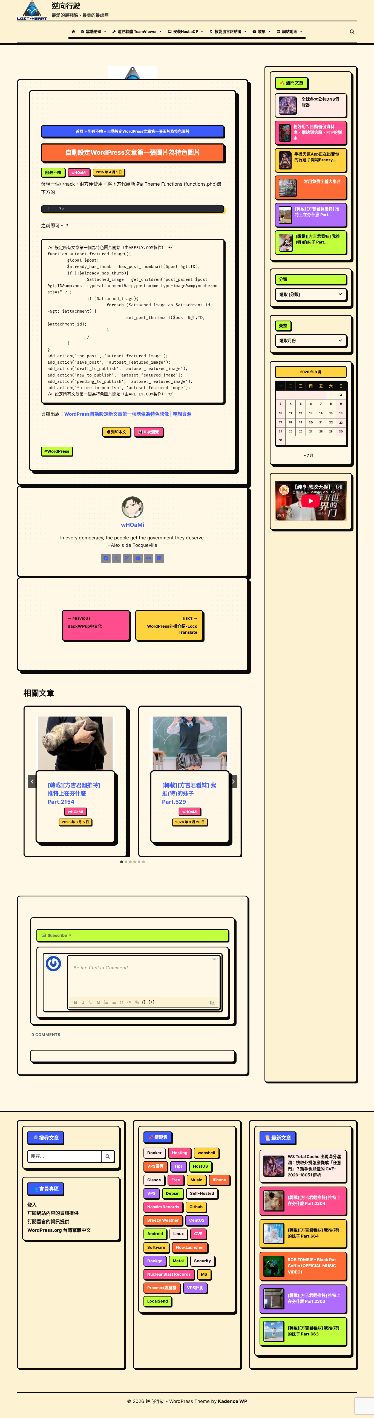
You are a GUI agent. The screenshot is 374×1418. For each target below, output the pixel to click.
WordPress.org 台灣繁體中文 (59, 1230)
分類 (283, 279)
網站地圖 (289, 31)
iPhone (219, 1180)
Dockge (154, 1260)
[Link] (137, 1002)
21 (321, 422)
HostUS (200, 1166)
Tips (178, 1166)
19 (300, 422)
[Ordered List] (106, 1002)
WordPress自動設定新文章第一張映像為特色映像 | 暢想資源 (127, 414)
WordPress (56, 451)
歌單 (262, 31)
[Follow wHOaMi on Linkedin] (159, 558)
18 (290, 422)
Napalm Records (163, 1206)
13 (310, 413)
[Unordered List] (114, 1002)
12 (300, 413)
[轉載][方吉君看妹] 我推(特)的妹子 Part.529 (189, 793)
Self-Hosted (202, 1193)
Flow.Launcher (190, 1247)
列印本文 (118, 431)
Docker (154, 1152)
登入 (32, 1205)
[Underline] (91, 1002)
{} (144, 1002)
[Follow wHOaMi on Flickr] (148, 558)
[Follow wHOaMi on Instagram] (127, 558)
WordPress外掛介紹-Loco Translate (172, 625)
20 (311, 422)
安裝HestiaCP (185, 31)
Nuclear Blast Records (169, 1274)
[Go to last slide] (32, 781)
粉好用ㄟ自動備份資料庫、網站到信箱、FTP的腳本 (318, 132)
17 (280, 422)
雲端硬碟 (93, 31)
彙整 (283, 325)
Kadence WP (232, 1401)
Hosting (179, 1152)
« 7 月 (308, 455)
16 (341, 413)
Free (175, 1180)
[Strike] (98, 1002)
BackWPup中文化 (85, 622)
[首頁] (73, 31)
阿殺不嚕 (95, 131)
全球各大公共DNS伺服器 (320, 102)
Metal (178, 1260)
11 (290, 413)
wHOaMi (79, 172)
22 (331, 422)
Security (202, 1260)
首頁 (80, 131)
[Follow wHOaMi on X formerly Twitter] (116, 558)
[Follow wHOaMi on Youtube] (138, 558)
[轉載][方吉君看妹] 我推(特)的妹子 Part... (318, 239)
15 (331, 413)
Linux (178, 1233)
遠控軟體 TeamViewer (137, 31)
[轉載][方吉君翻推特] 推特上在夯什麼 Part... (317, 211)
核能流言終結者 (228, 31)
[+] (152, 1002)
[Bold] (75, 1002)
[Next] (233, 781)
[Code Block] (129, 1002)
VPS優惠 (155, 1166)
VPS (151, 1193)
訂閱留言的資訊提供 (48, 1221)
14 (321, 413)
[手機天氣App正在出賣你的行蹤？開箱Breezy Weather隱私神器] (285, 160)
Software (156, 1247)
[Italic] (83, 1002)
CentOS (197, 1220)
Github (196, 1206)
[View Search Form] (352, 32)
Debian (173, 1193)
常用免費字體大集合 (322, 181)
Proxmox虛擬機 (162, 1287)
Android (155, 1233)
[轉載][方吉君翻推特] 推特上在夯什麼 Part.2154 (74, 793)
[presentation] (75, 743)
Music (196, 1180)
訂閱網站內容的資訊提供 (53, 1213)
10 (280, 413)
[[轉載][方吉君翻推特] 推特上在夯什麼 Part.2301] (285, 215)
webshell (206, 1152)
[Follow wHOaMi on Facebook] (106, 558)
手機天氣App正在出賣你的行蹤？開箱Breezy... (316, 157)
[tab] (121, 862)
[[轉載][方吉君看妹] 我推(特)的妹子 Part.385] (285, 242)
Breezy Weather (163, 1220)
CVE (198, 1233)
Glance (154, 1180)
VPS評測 (195, 1287)
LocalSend (157, 1301)
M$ (204, 1274)
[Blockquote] (121, 1002)
